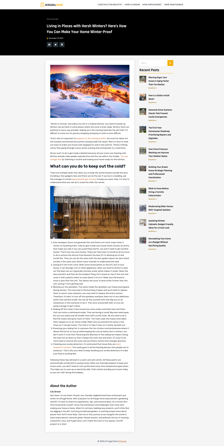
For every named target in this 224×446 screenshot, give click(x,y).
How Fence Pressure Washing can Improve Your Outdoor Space (159, 153)
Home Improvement (152, 4)
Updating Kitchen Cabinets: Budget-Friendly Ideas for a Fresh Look (161, 224)
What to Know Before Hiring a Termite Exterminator (159, 192)
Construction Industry (110, 4)
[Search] (170, 63)
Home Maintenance (173, 4)
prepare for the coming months (91, 138)
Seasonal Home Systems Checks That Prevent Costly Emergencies (160, 113)
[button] (49, 44)
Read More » (153, 88)
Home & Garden (132, 4)
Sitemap (123, 441)
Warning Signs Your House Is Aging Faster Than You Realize (159, 81)
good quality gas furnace (84, 179)
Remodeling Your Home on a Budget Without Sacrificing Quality (160, 242)
